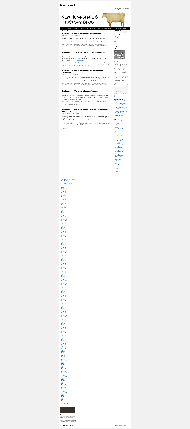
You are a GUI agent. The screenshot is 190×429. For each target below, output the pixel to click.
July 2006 (63, 395)
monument (99, 45)
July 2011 (63, 351)
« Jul (114, 96)
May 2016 (63, 292)
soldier (68, 46)
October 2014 (63, 318)
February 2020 (63, 232)
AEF (95, 101)
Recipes (116, 170)
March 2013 (63, 343)
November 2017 (64, 268)
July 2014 (63, 322)
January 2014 (63, 330)
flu (67, 45)
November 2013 (64, 332)
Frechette (75, 123)
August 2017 (63, 272)
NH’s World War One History (108, 28)
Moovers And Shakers (119, 139)
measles (87, 45)
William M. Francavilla (119, 103)
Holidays (116, 131)
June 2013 (63, 339)
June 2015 (63, 307)
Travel (116, 174)
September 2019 (64, 239)
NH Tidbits (117, 158)
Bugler (101, 101)
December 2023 (64, 198)
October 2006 (63, 391)
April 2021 (63, 214)
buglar (98, 101)
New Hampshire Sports (119, 154)
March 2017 (63, 279)
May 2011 (63, 354)
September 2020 (64, 223)
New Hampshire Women (119, 155)
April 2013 (63, 342)
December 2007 (64, 372)
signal (63, 65)
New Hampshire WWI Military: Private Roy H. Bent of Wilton (84, 52)
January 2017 (63, 282)
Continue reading (100, 42)
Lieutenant (85, 84)
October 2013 (63, 334)
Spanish (70, 124)
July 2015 (63, 306)
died (105, 44)
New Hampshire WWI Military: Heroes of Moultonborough (83, 34)
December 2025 (64, 195)
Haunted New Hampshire (119, 128)
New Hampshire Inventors (119, 148)
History (67, 44)
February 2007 (63, 386)
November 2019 (64, 236)
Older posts (64, 128)
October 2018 (63, 254)
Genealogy (117, 127)
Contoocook (102, 83)
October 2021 (63, 206)
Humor (116, 132)
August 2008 (63, 362)
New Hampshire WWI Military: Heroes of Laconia (80, 91)
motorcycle (82, 103)
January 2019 (63, 250)
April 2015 (63, 310)
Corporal (104, 101)
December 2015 (64, 299)
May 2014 (63, 324)
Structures (116, 172)
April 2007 (63, 383)
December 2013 (64, 331)
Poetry (116, 166)
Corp (63, 64)
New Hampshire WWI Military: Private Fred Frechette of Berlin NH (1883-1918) (85, 110)
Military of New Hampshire (74, 44)
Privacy (71, 425)
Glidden (70, 45)
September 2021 (64, 207)
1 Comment (81, 46)
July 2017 (63, 274)
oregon (96, 64)
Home (63, 28)
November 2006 (64, 390)
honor (74, 45)
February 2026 (63, 192)
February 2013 (63, 344)
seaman (105, 103)
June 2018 (63, 259)
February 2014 (63, 328)
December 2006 (64, 388)
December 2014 (64, 315)
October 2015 (63, 302)
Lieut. (82, 84)
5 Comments (84, 124)
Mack (84, 45)
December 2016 (64, 283)
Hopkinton (75, 84)
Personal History (118, 164)
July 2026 (63, 187)
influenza (78, 45)
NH (92, 64)
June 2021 (63, 211)
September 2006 (64, 392)
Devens (102, 44)
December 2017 (64, 267)
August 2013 (63, 336)
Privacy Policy (76, 28)
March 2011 (63, 356)
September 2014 (64, 319)
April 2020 (63, 230)
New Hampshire (88, 64)
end (70, 64)
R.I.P (116, 167)
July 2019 (63, 242)
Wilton (76, 65)
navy (101, 84)
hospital (86, 123)
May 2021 (63, 212)
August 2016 (63, 288)
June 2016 (63, 291)
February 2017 (63, 280)
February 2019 (63, 248)
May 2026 (63, 188)
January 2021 (63, 218)
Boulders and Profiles (118, 120)
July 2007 (63, 379)
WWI (78, 46)
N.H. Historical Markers (119, 140)
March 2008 (63, 368)
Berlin (98, 122)
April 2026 (63, 190)
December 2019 (64, 235)
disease (63, 45)
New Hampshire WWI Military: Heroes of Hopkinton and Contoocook (82, 71)
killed (81, 45)
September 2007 (64, 376)
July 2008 (63, 363)
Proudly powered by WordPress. (121, 425)
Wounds (71, 104)
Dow (66, 45)
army (96, 62)
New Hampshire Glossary (119, 147)
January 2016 (63, 298)
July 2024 (63, 196)
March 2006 (63, 400)
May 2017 (63, 276)
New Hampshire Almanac (95, 28)
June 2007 (63, 380)
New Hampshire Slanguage (119, 152)
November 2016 (64, 284)
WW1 (75, 46)
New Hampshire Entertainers (120, 146)
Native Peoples (117, 143)
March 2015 (63, 311)
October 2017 (63, 270)
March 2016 (63, 295)
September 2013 (64, 335)
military (94, 45)
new (83, 64)
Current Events (117, 126)
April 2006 (63, 399)
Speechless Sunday (118, 171)
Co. (100, 122)
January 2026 (63, 194)
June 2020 (63, 227)
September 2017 (64, 271)
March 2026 (63, 191)
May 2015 (63, 308)
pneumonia (101, 64)
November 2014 (64, 316)
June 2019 (63, 243)
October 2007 (63, 375)
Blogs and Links (84, 28)
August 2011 (63, 350)
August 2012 (63, 346)
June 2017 (63, 275)
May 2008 (63, 366)
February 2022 (63, 203)
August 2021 (63, 208)
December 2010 (64, 360)
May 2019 (63, 244)
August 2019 (63, 240)
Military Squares (118, 138)
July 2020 (63, 226)
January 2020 (63, 234)
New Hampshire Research (121, 28)
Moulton (103, 45)
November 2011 (64, 347)
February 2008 (63, 370)
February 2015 (63, 312)
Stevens (69, 65)
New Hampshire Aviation (119, 144)
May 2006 (63, 398)
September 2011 (64, 348)
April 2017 (63, 278)
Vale (72, 65)
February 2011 (63, 358)
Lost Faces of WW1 (118, 135)
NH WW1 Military (83, 44)
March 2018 (63, 263)
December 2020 (64, 219)
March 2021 (63, 215)
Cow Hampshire (68, 5)
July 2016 (63, 290)
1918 (94, 62)
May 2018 (63, 260)
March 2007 (63, 384)
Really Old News (118, 168)
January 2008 (63, 371)
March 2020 (63, 231)
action (93, 44)
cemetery (102, 62)
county (105, 122)
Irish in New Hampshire (119, 134)
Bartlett (95, 44)
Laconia (75, 103)
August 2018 (63, 256)
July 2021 (63, 210)
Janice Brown (77, 35)
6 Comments (78, 104)
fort (72, 64)
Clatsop (105, 62)
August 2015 (63, 304)
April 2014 (63, 326)
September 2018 (64, 255)
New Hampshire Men (118, 150)
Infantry (90, 123)
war (70, 46)
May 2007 (63, 382)
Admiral (96, 83)
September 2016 (64, 287)
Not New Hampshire (84, 62)
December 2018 (64, 251)
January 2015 (63, 314)
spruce (65, 65)
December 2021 (64, 204)
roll (65, 46)
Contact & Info (69, 28)
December (64, 123)
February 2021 (63, 216)
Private (63, 46)
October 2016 (63, 286)
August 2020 (63, 224)
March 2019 (63, 247)
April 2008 (63, 367)
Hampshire (76, 64)
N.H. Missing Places (118, 142)
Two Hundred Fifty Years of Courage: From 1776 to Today (121, 115)
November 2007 (64, 374)
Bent (99, 62)
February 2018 (63, 264)
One (106, 45)
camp (99, 44)
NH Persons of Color (118, 156)
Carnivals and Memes (118, 122)
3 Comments (88, 65)
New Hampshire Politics (119, 151)
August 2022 (63, 200)
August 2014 (63, 320)
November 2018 (64, 252)
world (73, 46)
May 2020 (63, 228)
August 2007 (63, 378)
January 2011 (63, 359)
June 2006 (63, 396)
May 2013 (63, 340)
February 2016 (63, 296)
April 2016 (63, 294)
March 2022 (63, 202)
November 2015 (64, 300)
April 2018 (63, 262)
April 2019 (63, 246)
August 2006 (63, 394)
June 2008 (63, 364)
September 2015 (64, 303)
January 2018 (63, 266)
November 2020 (64, 220)
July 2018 (63, 258)
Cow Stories (117, 123)
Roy (108, 64)
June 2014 (63, 323)
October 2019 (63, 238)
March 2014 (63, 327)
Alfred (95, 122)
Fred (79, 123)
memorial (91, 45)
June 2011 (63, 352)
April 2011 (63, 355)
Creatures (116, 124)
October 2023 (63, 199)
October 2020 (63, 222)
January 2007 (63, 387)
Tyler (76, 85)
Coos (103, 122)
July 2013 (63, 338)
